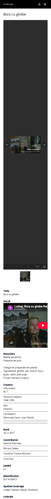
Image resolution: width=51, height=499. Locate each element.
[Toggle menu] (45, 4)
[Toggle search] (39, 4)
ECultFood (8, 4)
